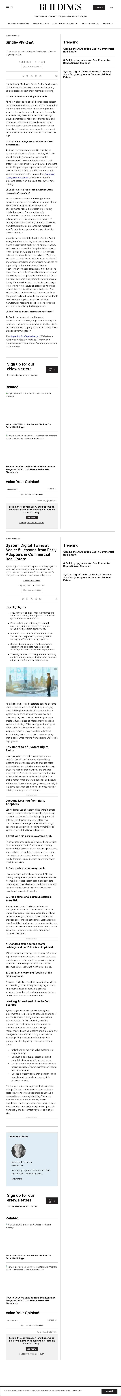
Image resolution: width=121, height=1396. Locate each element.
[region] (32, 495)
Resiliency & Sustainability (65, 23)
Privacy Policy (77, 1390)
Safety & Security (90, 23)
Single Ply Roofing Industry (24, 336)
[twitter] (31, 75)
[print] (56, 75)
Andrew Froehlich (31, 581)
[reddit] (36, 75)
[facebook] (23, 75)
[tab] (12, 489)
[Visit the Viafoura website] (51, 501)
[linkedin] (27, 75)
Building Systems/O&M (18, 23)
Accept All (109, 1391)
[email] (40, 75)
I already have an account (31, 522)
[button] (7, 7)
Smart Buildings (41, 23)
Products (108, 23)
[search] (12, 7)
